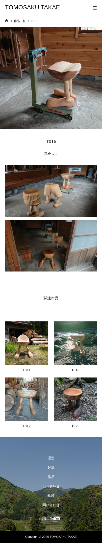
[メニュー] (94, 7)
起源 (51, 467)
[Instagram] (44, 518)
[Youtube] (55, 518)
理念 (51, 458)
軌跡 (51, 496)
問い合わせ (51, 505)
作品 (51, 477)
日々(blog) (51, 486)
